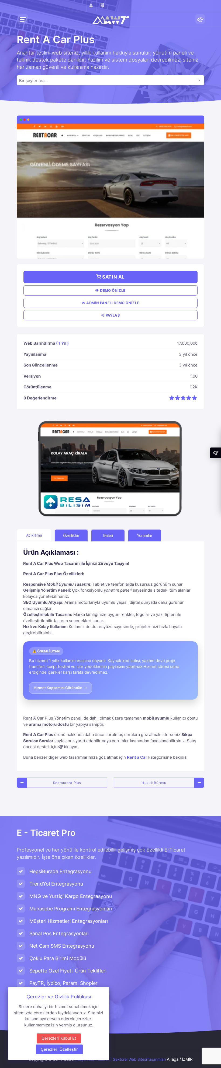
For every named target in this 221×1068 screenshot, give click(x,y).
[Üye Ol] (91, 6)
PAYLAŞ (112, 315)
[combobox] (110, 80)
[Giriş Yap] (101, 6)
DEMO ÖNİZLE (112, 290)
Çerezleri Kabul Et (59, 1038)
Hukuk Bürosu (154, 783)
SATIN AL (113, 277)
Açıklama (34, 535)
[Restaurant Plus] (22, 783)
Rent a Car (137, 757)
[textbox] (110, 80)
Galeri (108, 535)
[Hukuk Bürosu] (199, 783)
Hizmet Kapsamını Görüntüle (61, 688)
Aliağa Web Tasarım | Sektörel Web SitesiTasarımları (120, 1059)
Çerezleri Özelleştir (59, 1049)
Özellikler (71, 535)
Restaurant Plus (67, 783)
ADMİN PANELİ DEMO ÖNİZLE (112, 303)
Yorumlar (144, 535)
